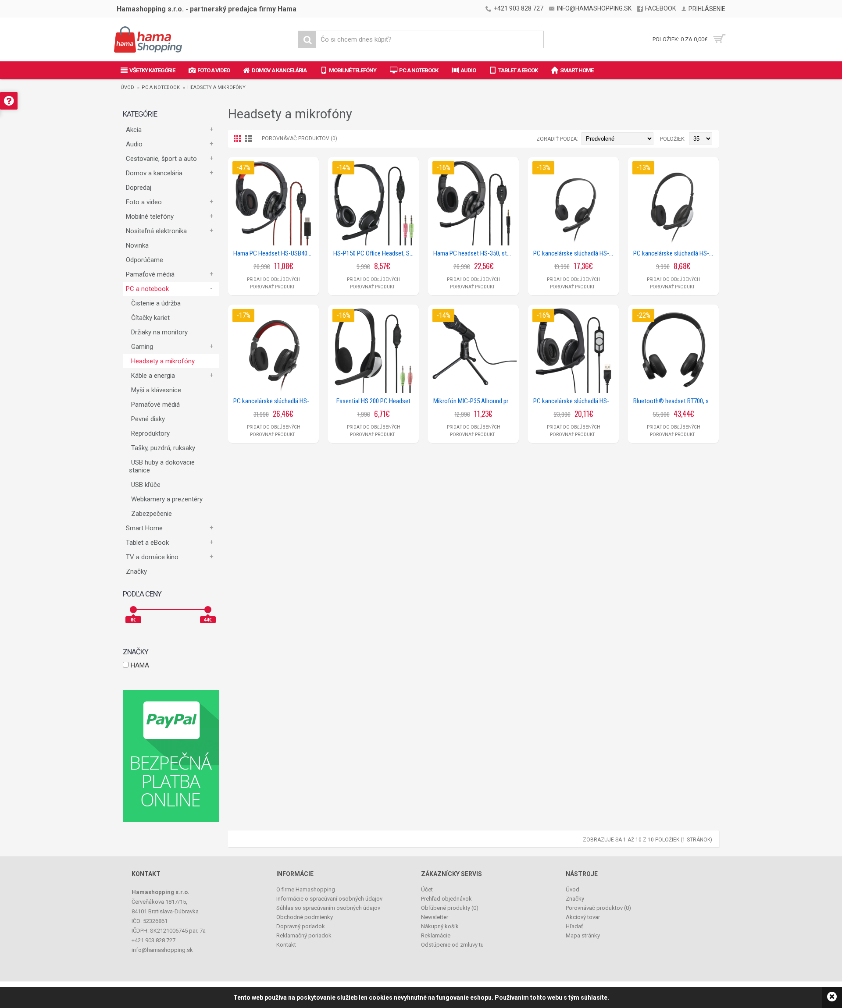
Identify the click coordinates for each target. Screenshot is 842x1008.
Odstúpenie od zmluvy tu (452, 944)
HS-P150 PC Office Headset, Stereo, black (375, 253)
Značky (136, 571)
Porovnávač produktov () (598, 908)
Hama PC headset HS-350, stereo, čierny (475, 253)
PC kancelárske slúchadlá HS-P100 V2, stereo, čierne (675, 253)
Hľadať (574, 926)
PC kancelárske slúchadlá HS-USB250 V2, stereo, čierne (575, 253)
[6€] (133, 609)
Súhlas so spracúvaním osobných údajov (328, 908)
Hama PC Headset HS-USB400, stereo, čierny (275, 253)
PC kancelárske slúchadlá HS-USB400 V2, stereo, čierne (275, 401)
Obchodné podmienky (304, 917)
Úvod (127, 87)
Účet (427, 889)
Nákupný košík (440, 926)
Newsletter (434, 917)
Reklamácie (435, 935)
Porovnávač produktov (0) (299, 138)
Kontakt (286, 944)
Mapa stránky (583, 935)
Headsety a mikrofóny (216, 87)
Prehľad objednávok (446, 898)
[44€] (207, 609)
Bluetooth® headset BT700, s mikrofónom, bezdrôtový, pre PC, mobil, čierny (675, 401)
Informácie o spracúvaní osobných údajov (329, 898)
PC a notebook (161, 87)
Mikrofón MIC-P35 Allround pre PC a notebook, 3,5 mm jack (475, 401)
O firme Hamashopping (305, 889)
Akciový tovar (583, 917)
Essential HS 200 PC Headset (373, 401)
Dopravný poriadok (300, 926)
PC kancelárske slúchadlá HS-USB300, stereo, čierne (575, 401)
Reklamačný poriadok (304, 935)
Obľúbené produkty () (449, 908)
